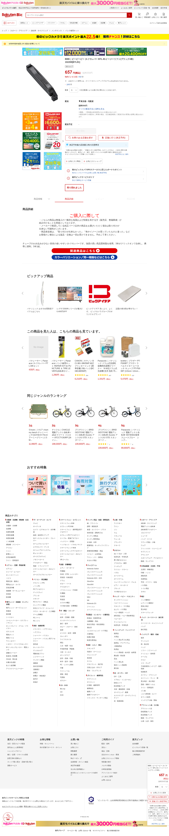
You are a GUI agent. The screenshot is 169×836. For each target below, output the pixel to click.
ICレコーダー (38, 553)
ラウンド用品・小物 (148, 542)
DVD (62, 695)
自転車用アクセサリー (149, 530)
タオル (143, 592)
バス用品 (144, 585)
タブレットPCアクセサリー (70, 535)
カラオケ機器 (65, 603)
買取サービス (12, 765)
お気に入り (75, 747)
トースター (10, 617)
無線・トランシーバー (41, 566)
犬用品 (116, 637)
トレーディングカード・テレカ (125, 582)
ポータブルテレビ (39, 556)
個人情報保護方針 (138, 751)
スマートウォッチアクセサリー (71, 551)
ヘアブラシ (37, 632)
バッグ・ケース (146, 539)
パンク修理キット (72, 31)
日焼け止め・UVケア (94, 667)
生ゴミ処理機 (11, 665)
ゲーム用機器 (38, 614)
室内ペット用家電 (120, 665)
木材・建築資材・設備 (122, 689)
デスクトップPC (39, 583)
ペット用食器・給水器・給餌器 (125, 652)
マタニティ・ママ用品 (122, 606)
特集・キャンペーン (47, 744)
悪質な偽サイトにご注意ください (36, 806)
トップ (4, 31)
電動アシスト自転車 (148, 526)
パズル (116, 573)
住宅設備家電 (11, 557)
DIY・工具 (117, 676)
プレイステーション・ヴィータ (98, 588)
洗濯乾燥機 (10, 532)
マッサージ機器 (38, 660)
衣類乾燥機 (10, 535)
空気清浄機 (74, 23)
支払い (104, 747)
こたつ (8, 578)
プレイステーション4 (94, 575)
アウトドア (145, 555)
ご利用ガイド (114, 8)
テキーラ (117, 545)
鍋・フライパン (92, 523)
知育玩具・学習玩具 (121, 557)
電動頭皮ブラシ (38, 654)
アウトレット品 (146, 708)
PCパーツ (36, 618)
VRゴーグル (64, 560)
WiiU (88, 597)
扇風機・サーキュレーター (15, 591)
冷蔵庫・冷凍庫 (11, 526)
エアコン (84, 23)
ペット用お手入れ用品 (122, 640)
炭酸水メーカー (11, 653)
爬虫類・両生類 (119, 656)
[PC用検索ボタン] (129, 15)
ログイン (153, 23)
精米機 (8, 614)
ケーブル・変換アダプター (69, 538)
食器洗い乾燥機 (11, 656)
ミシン (8, 551)
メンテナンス (56, 31)
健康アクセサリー (93, 695)
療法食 (116, 668)
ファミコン (91, 607)
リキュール (118, 536)
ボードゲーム (118, 579)
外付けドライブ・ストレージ (43, 608)
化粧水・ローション (94, 652)
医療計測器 (91, 637)
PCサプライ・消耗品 (40, 602)
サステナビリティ (99, 831)
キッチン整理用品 (93, 539)
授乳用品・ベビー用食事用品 (124, 616)
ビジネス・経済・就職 (68, 633)
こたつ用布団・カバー (149, 694)
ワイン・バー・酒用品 (95, 557)
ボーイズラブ (65, 655)
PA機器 (62, 571)
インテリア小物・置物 (149, 700)
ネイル (89, 661)
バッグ (143, 626)
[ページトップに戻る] (165, 510)
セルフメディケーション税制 (12, 806)
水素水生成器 (11, 662)
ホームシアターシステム (42, 550)
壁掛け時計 (145, 606)
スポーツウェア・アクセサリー (152, 558)
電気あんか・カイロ (13, 584)
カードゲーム (118, 576)
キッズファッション (121, 600)
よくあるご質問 (126, 8)
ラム (115, 533)
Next (149, 51)
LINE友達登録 (106, 769)
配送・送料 (105, 744)
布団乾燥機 (10, 538)
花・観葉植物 (118, 701)
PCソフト (36, 621)
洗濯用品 (144, 579)
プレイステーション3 (94, 591)
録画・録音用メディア (41, 535)
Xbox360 (90, 584)
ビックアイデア (37, 23)
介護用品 (90, 634)
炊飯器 (8, 611)
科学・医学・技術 (66, 661)
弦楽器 (62, 596)
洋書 (61, 668)
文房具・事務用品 (147, 569)
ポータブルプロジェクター (42, 575)
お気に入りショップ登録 (110, 758)
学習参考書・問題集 (67, 649)
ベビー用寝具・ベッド (122, 612)
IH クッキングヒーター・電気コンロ (17, 648)
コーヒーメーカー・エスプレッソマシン (17, 622)
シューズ (144, 536)
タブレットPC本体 (66, 526)
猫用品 (116, 633)
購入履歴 (74, 755)
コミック (63, 614)
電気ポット (10, 635)
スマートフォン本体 (67, 523)
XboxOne (90, 581)
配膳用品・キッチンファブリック (98, 546)
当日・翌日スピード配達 (16, 744)
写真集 (62, 677)
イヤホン (62, 23)
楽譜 (61, 630)
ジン (115, 530)
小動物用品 (118, 646)
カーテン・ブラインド (149, 675)
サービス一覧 (72, 831)
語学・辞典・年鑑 (66, 658)
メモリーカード (38, 560)
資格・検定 (64, 674)
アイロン (9, 548)
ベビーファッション (121, 603)
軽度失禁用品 (92, 640)
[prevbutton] (22, 293)
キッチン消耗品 (92, 536)
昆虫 (115, 659)
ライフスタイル (65, 639)
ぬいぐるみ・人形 (120, 554)
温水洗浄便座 (38, 666)
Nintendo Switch (93, 569)
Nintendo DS (91, 603)
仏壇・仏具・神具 (147, 721)
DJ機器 (62, 593)
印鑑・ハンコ (145, 573)
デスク (143, 660)
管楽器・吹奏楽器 (66, 577)
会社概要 (155, 8)
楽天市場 (164, 8)
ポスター (63, 680)
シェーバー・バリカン (41, 635)
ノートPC (36, 586)
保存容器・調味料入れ (95, 533)
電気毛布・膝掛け (12, 581)
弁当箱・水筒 (92, 542)
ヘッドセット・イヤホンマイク (71, 545)
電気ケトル (10, 638)
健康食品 (90, 688)
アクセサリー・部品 (40, 563)
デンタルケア (38, 650)
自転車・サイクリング (39, 31)
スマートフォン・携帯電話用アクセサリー (71, 531)
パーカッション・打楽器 (69, 590)
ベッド (143, 647)
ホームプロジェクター (41, 544)
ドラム (62, 580)
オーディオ (37, 526)
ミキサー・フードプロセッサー (17, 644)
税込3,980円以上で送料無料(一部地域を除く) (35, 8)
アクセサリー (65, 587)
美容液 (89, 658)
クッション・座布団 (148, 654)
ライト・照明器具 (12, 560)
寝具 (142, 638)
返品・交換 (105, 751)
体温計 (35, 682)
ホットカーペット (12, 575)
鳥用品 (116, 649)
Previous (19, 51)
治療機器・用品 (92, 621)
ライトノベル (65, 671)
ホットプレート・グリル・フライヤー (17, 627)
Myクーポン (75, 758)
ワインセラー (11, 641)
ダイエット (91, 682)
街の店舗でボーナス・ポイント (51, 747)
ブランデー (118, 542)
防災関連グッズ (119, 686)
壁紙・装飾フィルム (148, 684)
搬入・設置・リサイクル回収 (17, 755)
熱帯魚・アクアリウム (122, 643)
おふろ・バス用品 (120, 609)
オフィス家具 (145, 697)
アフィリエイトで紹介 (109, 773)
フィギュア (118, 566)
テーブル (144, 657)
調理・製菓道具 (92, 526)
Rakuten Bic (12, 15)
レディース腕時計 (147, 603)
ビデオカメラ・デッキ (41, 547)
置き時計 (144, 609)
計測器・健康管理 (93, 685)
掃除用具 (144, 576)
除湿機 (8, 597)
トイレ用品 (145, 588)
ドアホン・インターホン (122, 680)
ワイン (116, 526)
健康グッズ (91, 691)
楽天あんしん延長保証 (15, 747)
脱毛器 (35, 644)
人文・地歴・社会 (66, 646)
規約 (126, 154)
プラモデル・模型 (120, 563)
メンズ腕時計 (145, 600)
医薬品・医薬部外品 (94, 618)
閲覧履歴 (74, 751)
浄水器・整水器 (11, 659)
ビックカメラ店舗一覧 (142, 8)
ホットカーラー (38, 647)
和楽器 (62, 599)
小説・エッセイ (65, 652)
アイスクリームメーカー (15, 669)
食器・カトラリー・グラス (96, 530)
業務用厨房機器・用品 (95, 551)
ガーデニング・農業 (121, 692)
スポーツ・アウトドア (18, 31)
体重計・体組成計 (39, 676)
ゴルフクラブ (145, 533)
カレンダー (64, 636)
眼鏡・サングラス (147, 561)
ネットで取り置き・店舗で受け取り (20, 762)
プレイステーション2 (94, 594)
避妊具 (89, 627)
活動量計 (36, 669)
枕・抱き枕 (145, 644)
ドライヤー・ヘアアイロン (42, 629)
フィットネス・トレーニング (151, 548)
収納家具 (144, 672)
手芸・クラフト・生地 (149, 582)
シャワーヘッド (38, 657)
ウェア (143, 545)
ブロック (117, 588)
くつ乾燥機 (10, 541)
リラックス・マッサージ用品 (97, 698)
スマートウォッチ (147, 612)
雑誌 (61, 642)
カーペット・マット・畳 (149, 678)
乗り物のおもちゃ (120, 560)
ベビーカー (118, 619)
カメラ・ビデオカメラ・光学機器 (44, 531)
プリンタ (36, 595)
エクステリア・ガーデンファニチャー (125, 697)
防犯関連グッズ (146, 712)
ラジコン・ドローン (121, 569)
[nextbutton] (146, 293)
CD (61, 692)
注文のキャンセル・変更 (110, 755)
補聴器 (35, 663)
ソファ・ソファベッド (149, 650)
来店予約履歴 (75, 765)
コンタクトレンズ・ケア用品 (97, 631)
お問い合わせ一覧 (84, 831)
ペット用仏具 (118, 662)
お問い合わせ (106, 780)
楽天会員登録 (162, 23)
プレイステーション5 (94, 572)
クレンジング (92, 655)
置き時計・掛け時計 (148, 681)
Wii (88, 600)
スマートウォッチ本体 (68, 548)
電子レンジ (122, 23)
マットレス (145, 641)
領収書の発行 (106, 762)
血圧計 (35, 679)
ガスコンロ (10, 631)
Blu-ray (62, 689)
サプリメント (92, 679)
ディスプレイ (38, 592)
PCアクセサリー (39, 589)
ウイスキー (118, 523)
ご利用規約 (136, 755)
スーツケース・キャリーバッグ (152, 623)
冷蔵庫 (94, 23)
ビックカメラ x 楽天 (9, 8)
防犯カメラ (118, 683)
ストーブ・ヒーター (13, 572)
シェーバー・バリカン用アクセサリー (44, 640)
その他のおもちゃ (120, 592)
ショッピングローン (14, 751)
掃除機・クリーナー (13, 545)
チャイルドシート (120, 622)
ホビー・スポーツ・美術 (69, 627)
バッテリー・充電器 (67, 541)
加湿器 (8, 594)
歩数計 (35, 673)
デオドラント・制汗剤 (95, 664)
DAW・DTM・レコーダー (69, 574)
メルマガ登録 (106, 765)
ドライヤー (51, 23)
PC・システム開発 (66, 665)
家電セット (24, 23)
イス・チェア (145, 663)
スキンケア (91, 648)
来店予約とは (119, 154)
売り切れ (80, 131)
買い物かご (75, 744)
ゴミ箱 (143, 691)
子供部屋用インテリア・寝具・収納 (152, 667)
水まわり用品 (92, 560)
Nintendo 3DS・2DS (94, 578)
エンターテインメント (68, 620)
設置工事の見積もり (14, 758)
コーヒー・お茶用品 (94, 554)
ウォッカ (117, 539)
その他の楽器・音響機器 (69, 606)
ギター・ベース (65, 584)
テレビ (111, 23)
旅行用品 (144, 629)
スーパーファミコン (94, 610)
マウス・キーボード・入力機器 (44, 611)
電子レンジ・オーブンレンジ (16, 608)
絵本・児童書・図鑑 (67, 617)
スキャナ (36, 599)
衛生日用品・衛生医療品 (95, 624)
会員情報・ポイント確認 (79, 762)
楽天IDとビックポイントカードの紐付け (84, 774)
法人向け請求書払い (78, 769)
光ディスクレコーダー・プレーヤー (44, 539)
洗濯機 (102, 23)
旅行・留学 (64, 624)
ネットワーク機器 (39, 605)
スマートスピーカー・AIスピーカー (44, 570)
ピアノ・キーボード (67, 568)
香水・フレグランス (94, 671)
